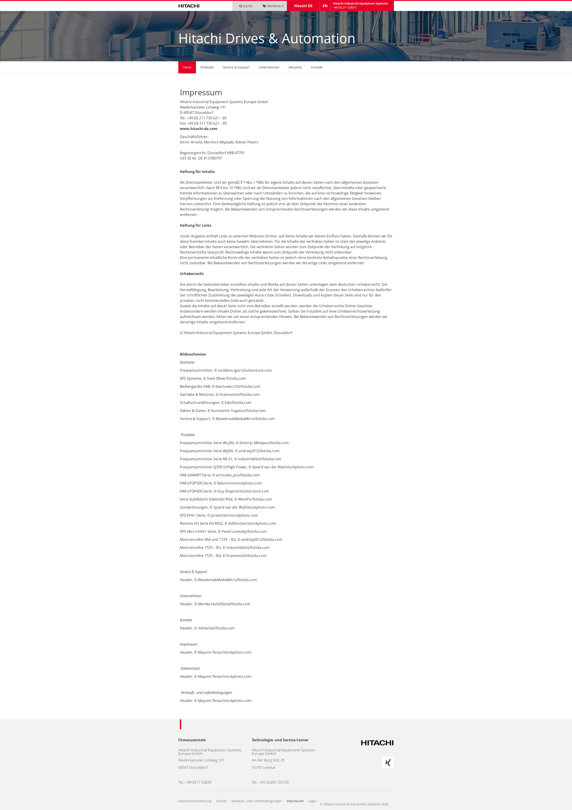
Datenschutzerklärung (195, 801)
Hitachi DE (303, 5)
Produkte (207, 67)
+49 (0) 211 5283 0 (344, 7)
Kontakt (316, 67)
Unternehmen (269, 67)
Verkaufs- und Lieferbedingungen (256, 801)
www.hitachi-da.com (198, 128)
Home (187, 67)
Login (312, 801)
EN (325, 5)
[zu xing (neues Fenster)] (387, 762)
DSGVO (221, 801)
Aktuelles (295, 67)
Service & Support (236, 67)
